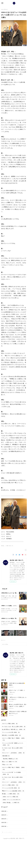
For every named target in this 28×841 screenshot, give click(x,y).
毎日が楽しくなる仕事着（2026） (11, 735)
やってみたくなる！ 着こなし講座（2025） (12, 749)
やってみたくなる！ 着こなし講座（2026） (13, 726)
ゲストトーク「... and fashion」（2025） (13, 753)
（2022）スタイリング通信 (10, 796)
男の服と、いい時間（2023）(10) (7, 545)
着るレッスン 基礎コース (9, 761)
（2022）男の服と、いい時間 (10, 802)
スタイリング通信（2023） (10, 785)
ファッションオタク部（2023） (11, 788)
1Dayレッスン (7, 764)
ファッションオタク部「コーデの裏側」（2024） (12, 773)
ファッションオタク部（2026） (11, 732)
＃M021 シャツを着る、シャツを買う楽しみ (12, 605)
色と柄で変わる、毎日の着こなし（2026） (13, 729)
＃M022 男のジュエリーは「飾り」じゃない (12, 593)
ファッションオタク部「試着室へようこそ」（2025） (13, 744)
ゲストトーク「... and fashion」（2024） (13, 782)
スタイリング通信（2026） (9, 723)
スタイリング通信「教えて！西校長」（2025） (13, 739)
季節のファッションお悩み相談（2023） (13, 791)
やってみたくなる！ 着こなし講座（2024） (12, 778)
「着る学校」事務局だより (10, 758)
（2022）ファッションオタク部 (11, 799)
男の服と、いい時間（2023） (10, 793)
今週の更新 (5, 756)
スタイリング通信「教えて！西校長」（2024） (13, 768)
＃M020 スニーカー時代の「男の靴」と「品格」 (13, 618)
